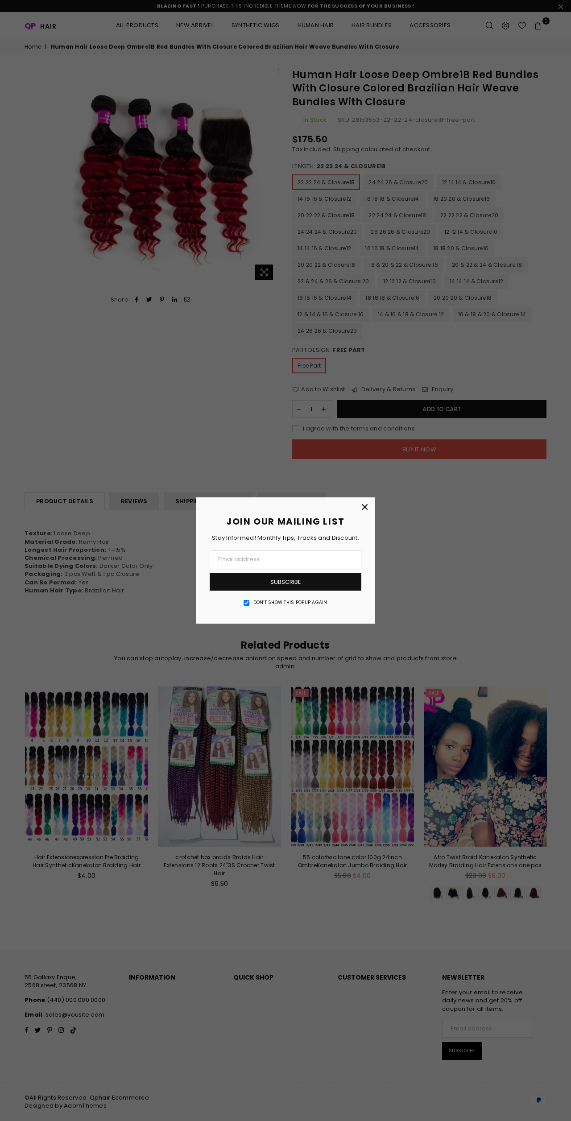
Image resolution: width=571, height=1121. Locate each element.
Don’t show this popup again (290, 603)
